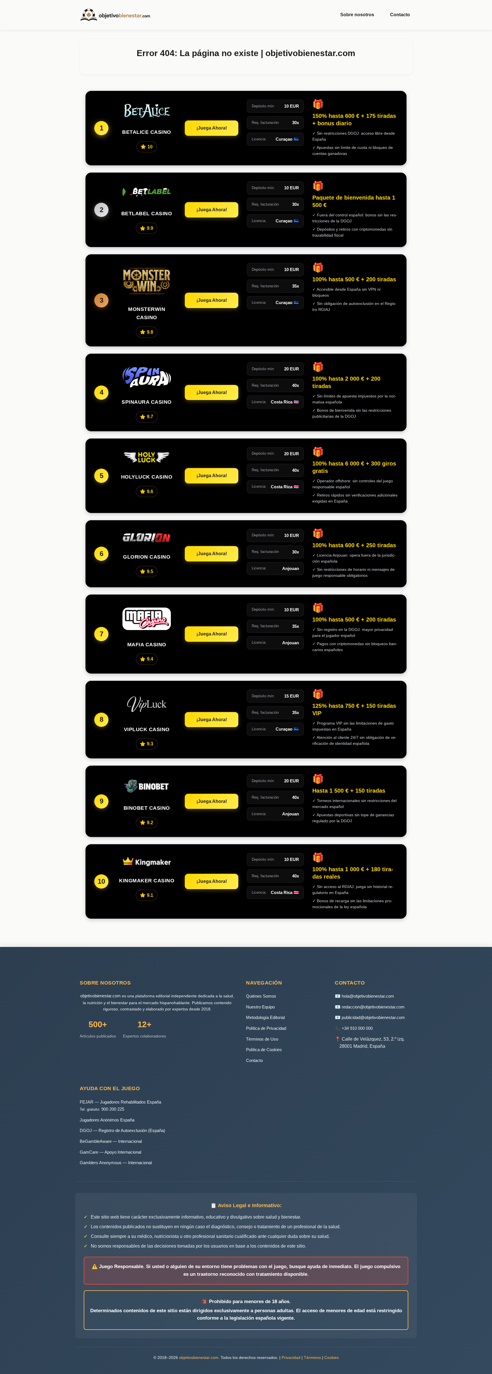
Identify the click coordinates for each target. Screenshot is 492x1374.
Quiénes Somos (261, 996)
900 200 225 (112, 1109)
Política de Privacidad (266, 1028)
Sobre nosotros (357, 14)
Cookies (331, 1357)
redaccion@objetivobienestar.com (373, 1006)
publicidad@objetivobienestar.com (373, 1017)
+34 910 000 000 (357, 1028)
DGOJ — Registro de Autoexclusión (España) (122, 1130)
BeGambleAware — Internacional (111, 1141)
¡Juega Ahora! (211, 128)
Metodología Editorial (265, 1017)
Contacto (400, 14)
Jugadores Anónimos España (107, 1119)
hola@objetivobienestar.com (368, 996)
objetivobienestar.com (100, 995)
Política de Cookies (264, 1049)
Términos (312, 1357)
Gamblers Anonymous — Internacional (116, 1162)
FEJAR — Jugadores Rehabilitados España (120, 1102)
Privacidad (291, 1357)
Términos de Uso (262, 1039)
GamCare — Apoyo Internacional (110, 1152)
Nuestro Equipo (260, 1006)
